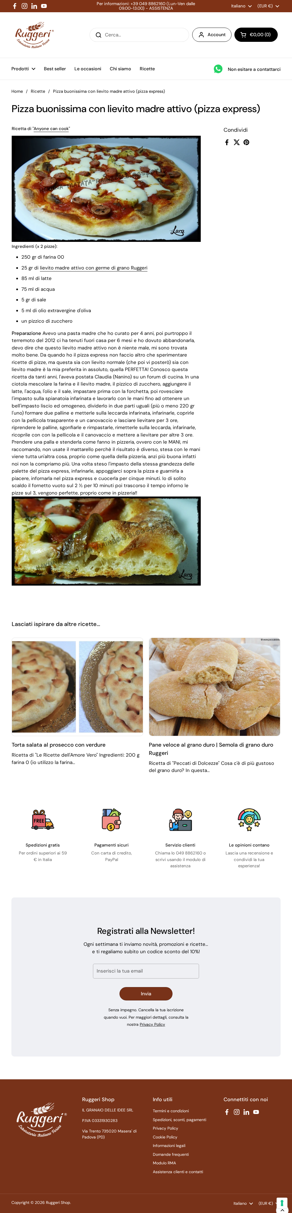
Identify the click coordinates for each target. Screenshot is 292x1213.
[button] (256, 35)
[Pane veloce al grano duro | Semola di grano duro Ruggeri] (214, 687)
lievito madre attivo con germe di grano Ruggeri (93, 268)
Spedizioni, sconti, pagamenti (179, 1119)
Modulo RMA (164, 1162)
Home (17, 91)
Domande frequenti (171, 1154)
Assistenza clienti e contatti (178, 1171)
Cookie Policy (165, 1137)
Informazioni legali (169, 1145)
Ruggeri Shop (58, 1202)
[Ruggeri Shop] (33, 35)
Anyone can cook (51, 128)
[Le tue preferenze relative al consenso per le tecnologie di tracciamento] (282, 1203)
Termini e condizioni (171, 1110)
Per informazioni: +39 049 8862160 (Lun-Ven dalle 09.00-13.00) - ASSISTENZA (146, 6)
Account (217, 35)
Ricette (38, 91)
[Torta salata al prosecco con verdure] (77, 687)
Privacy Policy (152, 1024)
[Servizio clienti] (180, 820)
